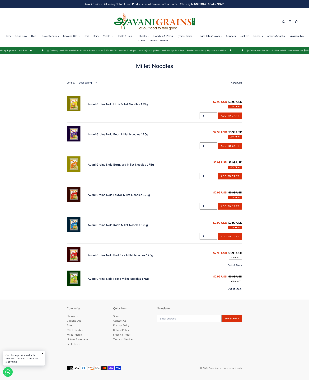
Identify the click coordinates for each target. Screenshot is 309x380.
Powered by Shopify (232, 368)
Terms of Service (123, 339)
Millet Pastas (74, 334)
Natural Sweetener (78, 339)
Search (117, 316)
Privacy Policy (121, 325)
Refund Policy (121, 330)
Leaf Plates (73, 344)
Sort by (71, 83)
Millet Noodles (75, 330)
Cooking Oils (74, 320)
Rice (69, 325)
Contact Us (119, 320)
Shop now (73, 316)
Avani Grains (215, 368)
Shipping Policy (122, 334)
